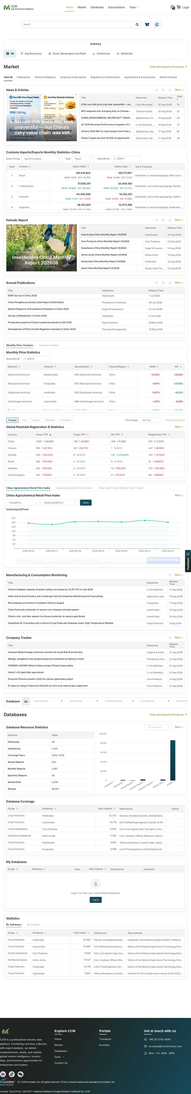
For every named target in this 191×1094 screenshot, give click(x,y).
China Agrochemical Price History (74, 488)
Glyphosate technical (19, 392)
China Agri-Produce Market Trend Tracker (121, 488)
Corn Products (49, 829)
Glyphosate (48, 842)
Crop (24, 420)
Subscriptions (116, 7)
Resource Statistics (49, 345)
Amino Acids (48, 835)
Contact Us (61, 1062)
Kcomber (104, 1044)
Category (36, 420)
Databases (97, 7)
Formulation (65, 420)
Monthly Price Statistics (19, 345)
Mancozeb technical (18, 383)
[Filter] (163, 90)
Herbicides (48, 815)
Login (185, 7)
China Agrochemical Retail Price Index (28, 488)
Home (69, 7)
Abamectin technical (18, 374)
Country (12, 420)
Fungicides (48, 849)
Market (82, 7)
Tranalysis (105, 1038)
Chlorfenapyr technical (20, 401)
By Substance (13, 924)
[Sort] (156, 90)
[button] (48, 701)
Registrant (50, 420)
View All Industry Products (167, 66)
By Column (33, 924)
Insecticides (48, 822)
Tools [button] (132, 7)
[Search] (170, 90)
